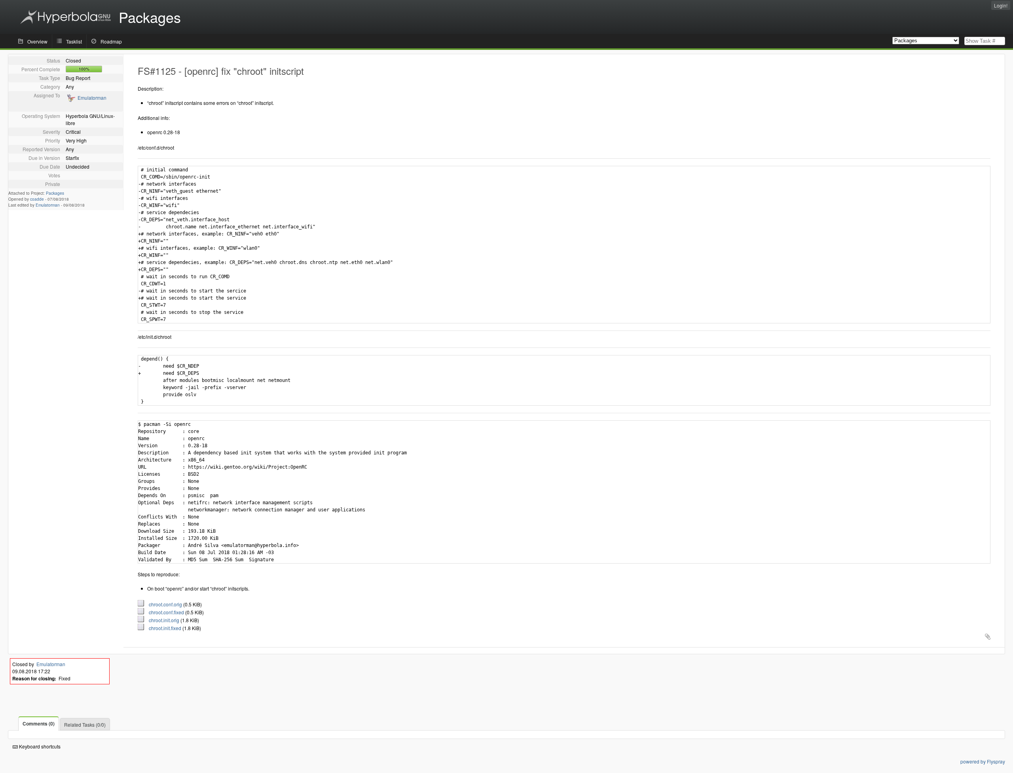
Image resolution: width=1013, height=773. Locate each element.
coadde (37, 199)
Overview (37, 41)
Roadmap (111, 41)
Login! (1000, 5)
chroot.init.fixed (163, 628)
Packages (55, 193)
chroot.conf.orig (163, 604)
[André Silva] (71, 100)
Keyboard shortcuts (39, 746)
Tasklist (74, 41)
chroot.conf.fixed (164, 612)
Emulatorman (92, 97)
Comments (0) (39, 723)
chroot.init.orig (162, 620)
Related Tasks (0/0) (85, 724)
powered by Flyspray (982, 761)
